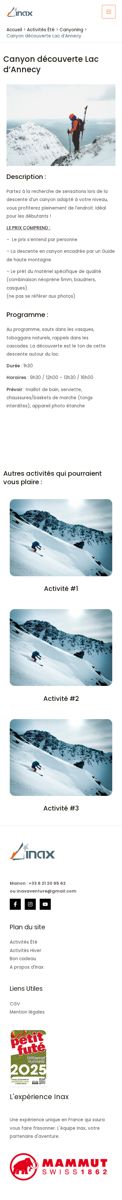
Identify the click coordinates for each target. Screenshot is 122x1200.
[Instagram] (30, 904)
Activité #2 (61, 698)
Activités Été (23, 942)
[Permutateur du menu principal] (109, 12)
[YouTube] (45, 904)
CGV (15, 1004)
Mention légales (27, 1012)
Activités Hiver (25, 951)
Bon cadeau (23, 959)
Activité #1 (61, 588)
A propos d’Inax (27, 967)
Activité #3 (61, 808)
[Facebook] (15, 904)
